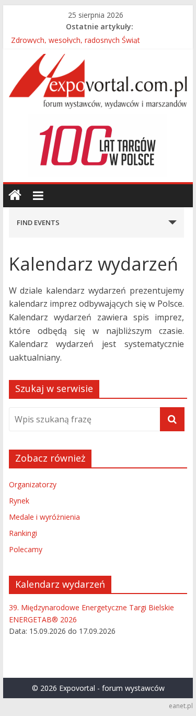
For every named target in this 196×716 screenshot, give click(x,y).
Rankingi (23, 533)
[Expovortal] (15, 195)
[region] (97, 145)
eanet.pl (181, 705)
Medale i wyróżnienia (44, 517)
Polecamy (25, 549)
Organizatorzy (32, 484)
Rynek (19, 501)
